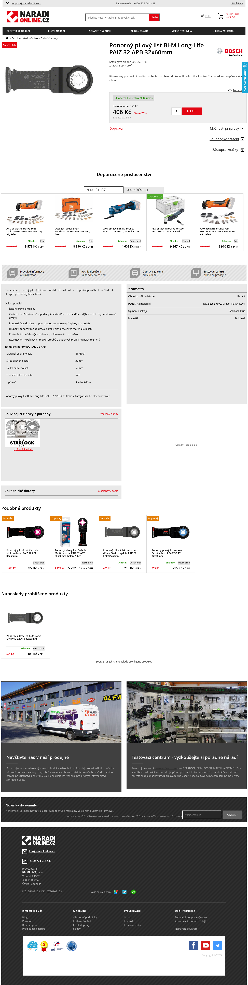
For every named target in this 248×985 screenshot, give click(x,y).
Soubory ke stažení (224, 139)
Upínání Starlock (23, 449)
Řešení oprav (29, 925)
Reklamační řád (82, 921)
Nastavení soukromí (186, 928)
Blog (24, 917)
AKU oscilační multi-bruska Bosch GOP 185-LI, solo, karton (121, 230)
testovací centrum (166, 768)
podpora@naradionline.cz (26, 3)
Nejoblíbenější (96, 190)
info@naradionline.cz (42, 851)
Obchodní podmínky (85, 917)
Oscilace (34, 38)
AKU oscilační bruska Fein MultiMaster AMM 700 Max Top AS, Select (24, 231)
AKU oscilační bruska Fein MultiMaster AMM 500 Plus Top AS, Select (218, 231)
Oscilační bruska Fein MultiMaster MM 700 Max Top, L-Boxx (74, 231)
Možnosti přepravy (224, 128)
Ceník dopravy (81, 925)
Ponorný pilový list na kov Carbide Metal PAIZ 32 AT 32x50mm (167, 553)
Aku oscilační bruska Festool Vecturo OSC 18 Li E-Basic (168, 230)
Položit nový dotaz (107, 490)
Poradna (27, 921)
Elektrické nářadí (20, 38)
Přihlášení (237, 3)
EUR (208, 16)
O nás (127, 917)
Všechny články (109, 413)
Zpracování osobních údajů (190, 921)
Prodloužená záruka (33, 928)
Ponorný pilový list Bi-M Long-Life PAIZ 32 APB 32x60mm (24, 637)
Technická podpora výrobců (191, 917)
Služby (77, 928)
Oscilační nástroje (49, 38)
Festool (186, 240)
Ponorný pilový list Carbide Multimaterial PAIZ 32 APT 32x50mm (22, 553)
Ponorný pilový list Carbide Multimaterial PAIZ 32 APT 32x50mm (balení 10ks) (70, 553)
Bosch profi (125, 65)
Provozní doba (132, 925)
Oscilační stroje (137, 190)
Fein (42, 240)
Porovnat (238, 90)
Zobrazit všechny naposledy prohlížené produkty (124, 661)
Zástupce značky (225, 149)
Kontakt (128, 921)
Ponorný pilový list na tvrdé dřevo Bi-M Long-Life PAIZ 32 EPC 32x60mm (119, 553)
